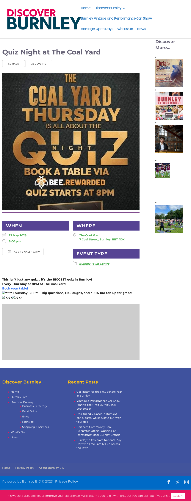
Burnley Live (19, 397)
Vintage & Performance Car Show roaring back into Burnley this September (98, 404)
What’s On (125, 29)
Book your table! (15, 288)
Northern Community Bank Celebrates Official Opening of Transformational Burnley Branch (98, 430)
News (141, 29)
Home (85, 8)
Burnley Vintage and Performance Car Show (116, 19)
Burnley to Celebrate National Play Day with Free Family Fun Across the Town (98, 444)
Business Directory (34, 406)
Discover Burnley (108, 8)
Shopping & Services (35, 427)
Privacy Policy (24, 467)
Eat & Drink (29, 411)
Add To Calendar (25, 251)
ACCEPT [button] (178, 495)
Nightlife (28, 421)
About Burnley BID (52, 467)
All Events (38, 63)
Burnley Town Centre (94, 263)
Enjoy (25, 416)
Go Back (13, 63)
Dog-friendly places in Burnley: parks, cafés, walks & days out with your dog (98, 417)
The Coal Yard (89, 235)
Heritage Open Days (97, 29)
